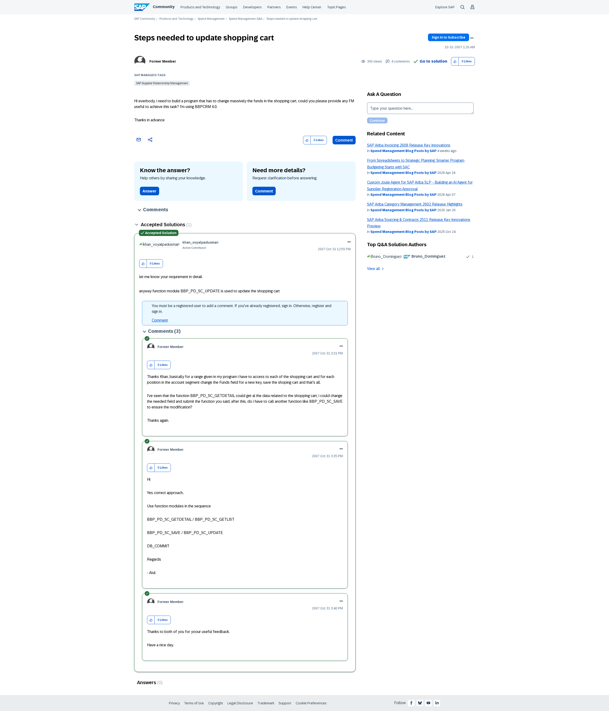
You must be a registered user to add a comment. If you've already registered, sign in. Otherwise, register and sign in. (241, 309)
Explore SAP (445, 7)
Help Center (312, 7)
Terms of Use (194, 703)
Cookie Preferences (311, 703)
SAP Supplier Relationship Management (162, 83)
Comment (344, 140)
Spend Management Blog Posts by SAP (403, 151)
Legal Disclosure (240, 703)
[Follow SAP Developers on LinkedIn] (437, 703)
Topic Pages (336, 7)
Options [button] (472, 38)
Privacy (174, 703)
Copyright (215, 703)
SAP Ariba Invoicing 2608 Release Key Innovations (408, 145)
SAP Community (144, 18)
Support (285, 703)
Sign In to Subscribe (448, 37)
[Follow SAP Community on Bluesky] (420, 703)
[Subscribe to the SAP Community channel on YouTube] (428, 703)
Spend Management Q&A (245, 18)
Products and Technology (200, 7)
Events (291, 7)
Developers (252, 7)
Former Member (162, 61)
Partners (274, 7)
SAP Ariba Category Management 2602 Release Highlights (414, 204)
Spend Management (211, 18)
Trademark (265, 703)
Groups (231, 7)
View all (373, 269)
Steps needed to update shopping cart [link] (291, 18)
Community (164, 7)
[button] (455, 61)
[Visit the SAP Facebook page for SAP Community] (411, 703)
